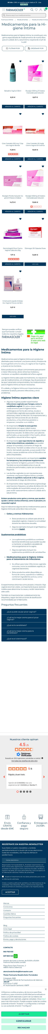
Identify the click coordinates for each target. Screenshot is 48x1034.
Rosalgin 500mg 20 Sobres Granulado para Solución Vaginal (35, 198)
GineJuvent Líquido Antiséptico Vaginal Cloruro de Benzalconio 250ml (13, 303)
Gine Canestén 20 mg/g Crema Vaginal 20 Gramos (35, 144)
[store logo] (15, 9)
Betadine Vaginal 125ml (12, 91)
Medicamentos (22, 20)
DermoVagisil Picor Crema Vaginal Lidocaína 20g (12, 249)
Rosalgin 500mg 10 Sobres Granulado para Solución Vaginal (35, 93)
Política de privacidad (26, 872)
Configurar (23, 1021)
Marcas (6, 903)
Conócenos (8, 907)
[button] (20, 62)
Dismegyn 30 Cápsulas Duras (35, 248)
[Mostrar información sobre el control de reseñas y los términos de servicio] (42, 758)
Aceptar (24, 1014)
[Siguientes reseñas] (44, 777)
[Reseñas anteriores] (4, 777)
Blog (5, 925)
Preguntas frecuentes (12, 917)
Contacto (7, 910)
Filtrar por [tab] (14, 48)
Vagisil (22, 529)
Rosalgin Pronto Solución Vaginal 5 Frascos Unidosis (12, 197)
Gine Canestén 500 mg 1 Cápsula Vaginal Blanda (12, 144)
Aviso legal (7, 929)
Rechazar (24, 1027)
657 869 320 (8, 956)
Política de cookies (10, 936)
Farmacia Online (7, 20)
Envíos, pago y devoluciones (14, 939)
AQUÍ (43, 999)
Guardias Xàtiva (9, 914)
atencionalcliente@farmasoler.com (18, 971)
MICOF (6, 982)
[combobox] (24, 15)
